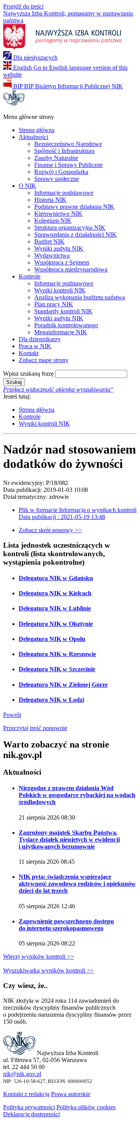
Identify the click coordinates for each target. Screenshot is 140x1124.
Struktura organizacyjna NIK (69, 227)
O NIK (27, 185)
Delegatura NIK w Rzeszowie (57, 654)
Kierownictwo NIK (58, 213)
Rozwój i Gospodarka (61, 171)
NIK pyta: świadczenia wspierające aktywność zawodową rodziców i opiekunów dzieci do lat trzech (77, 883)
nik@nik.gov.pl (22, 1074)
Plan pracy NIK (53, 304)
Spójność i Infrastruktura (64, 151)
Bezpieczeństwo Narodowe (68, 144)
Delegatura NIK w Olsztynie (56, 623)
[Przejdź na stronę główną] (13, 103)
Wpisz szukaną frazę (28, 373)
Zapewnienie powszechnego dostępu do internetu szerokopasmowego (66, 925)
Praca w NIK (35, 346)
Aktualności (33, 137)
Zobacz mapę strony (43, 360)
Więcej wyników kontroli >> (38, 956)
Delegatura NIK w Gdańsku (56, 578)
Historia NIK (50, 199)
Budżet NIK (49, 241)
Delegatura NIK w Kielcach (55, 593)
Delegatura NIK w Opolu (52, 639)
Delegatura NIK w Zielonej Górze (63, 684)
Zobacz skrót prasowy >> (50, 530)
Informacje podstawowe (63, 192)
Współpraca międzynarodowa (70, 269)
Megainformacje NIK (60, 332)
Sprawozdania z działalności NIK (75, 234)
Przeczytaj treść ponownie (35, 728)
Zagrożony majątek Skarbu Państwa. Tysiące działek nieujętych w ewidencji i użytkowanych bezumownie (69, 839)
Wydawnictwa (52, 255)
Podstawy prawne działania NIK (74, 206)
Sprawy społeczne (56, 178)
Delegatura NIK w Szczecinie (57, 669)
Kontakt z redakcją (26, 1094)
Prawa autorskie (70, 1094)
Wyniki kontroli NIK (60, 290)
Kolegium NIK (53, 220)
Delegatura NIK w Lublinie (55, 608)
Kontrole (29, 276)
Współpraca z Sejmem (61, 262)
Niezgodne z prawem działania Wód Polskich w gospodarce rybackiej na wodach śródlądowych (77, 795)
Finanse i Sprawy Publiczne (68, 165)
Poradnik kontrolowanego (66, 325)
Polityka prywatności (29, 1107)
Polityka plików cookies (86, 1107)
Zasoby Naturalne (56, 158)
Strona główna (36, 130)
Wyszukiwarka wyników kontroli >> (48, 970)
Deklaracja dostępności (31, 1114)
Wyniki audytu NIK (58, 248)
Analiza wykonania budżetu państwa (79, 297)
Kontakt (28, 353)
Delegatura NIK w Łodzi (51, 699)
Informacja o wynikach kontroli (77, 513)
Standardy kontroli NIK (63, 311)
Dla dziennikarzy (40, 339)
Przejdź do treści (23, 6)
